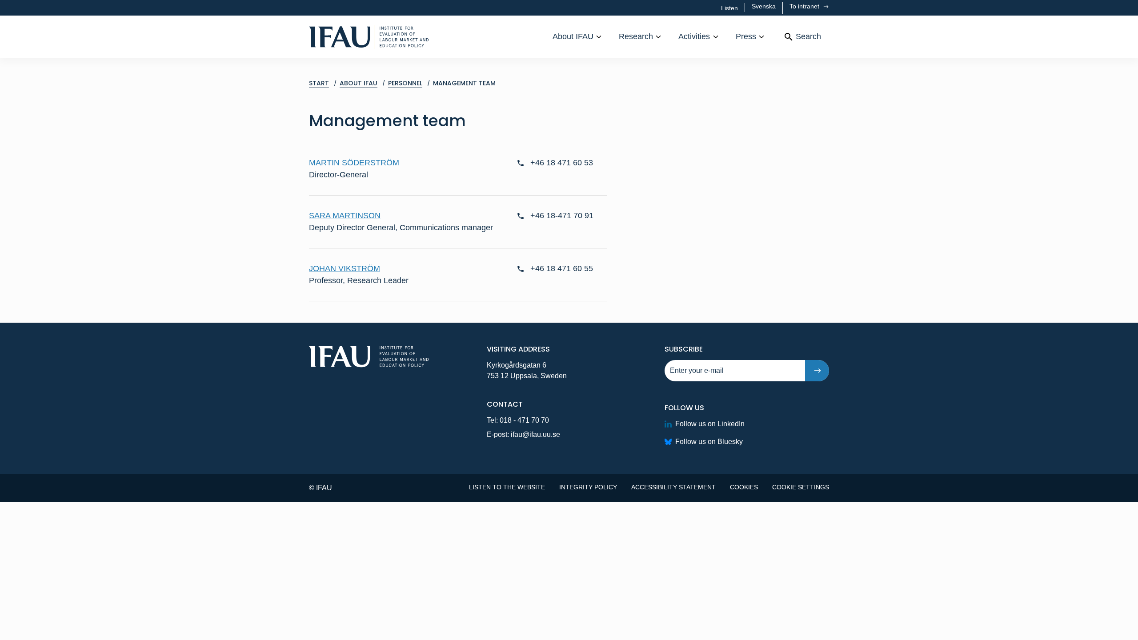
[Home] (369, 37)
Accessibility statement (673, 487)
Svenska (764, 6)
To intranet (805, 6)
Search (808, 36)
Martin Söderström (354, 162)
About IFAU (573, 36)
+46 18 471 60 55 (561, 268)
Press (746, 36)
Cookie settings (800, 487)
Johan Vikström (344, 268)
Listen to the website (507, 487)
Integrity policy (588, 487)
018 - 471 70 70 (524, 420)
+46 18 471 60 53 (561, 162)
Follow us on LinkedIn (710, 424)
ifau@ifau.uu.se (535, 434)
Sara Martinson (345, 215)
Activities (694, 36)
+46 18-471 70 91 (561, 215)
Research (636, 36)
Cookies (744, 487)
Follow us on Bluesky (709, 441)
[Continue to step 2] (817, 370)
